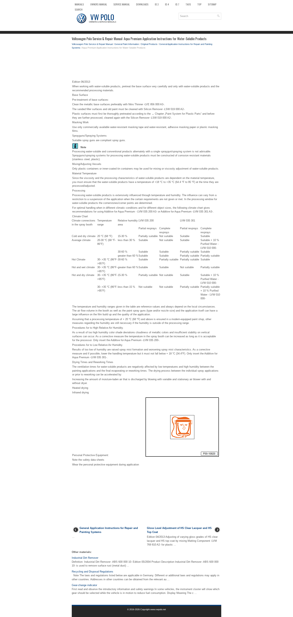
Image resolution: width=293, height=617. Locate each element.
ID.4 (167, 4)
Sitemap (212, 4)
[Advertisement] (146, 65)
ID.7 (177, 4)
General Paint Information (126, 44)
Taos (188, 4)
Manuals (79, 4)
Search (79, 9)
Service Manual (121, 4)
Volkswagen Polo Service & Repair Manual (92, 44)
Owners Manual (98, 4)
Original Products (149, 44)
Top (199, 4)
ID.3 (157, 4)
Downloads (142, 4)
